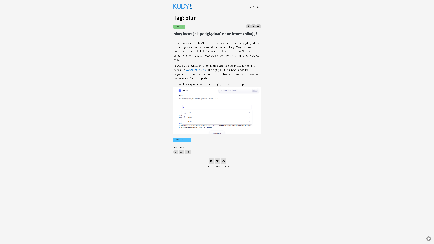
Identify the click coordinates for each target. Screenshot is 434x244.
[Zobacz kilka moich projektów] (223, 161)
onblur (188, 152)
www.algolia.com (196, 70)
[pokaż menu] (428, 238)
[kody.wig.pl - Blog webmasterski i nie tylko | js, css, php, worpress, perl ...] (183, 6)
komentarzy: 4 (178, 147)
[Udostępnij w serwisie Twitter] (217, 161)
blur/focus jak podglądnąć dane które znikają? (215, 33)
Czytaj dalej (181, 140)
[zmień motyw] (258, 7)
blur (175, 152)
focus (181, 152)
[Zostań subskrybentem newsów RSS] (211, 161)
